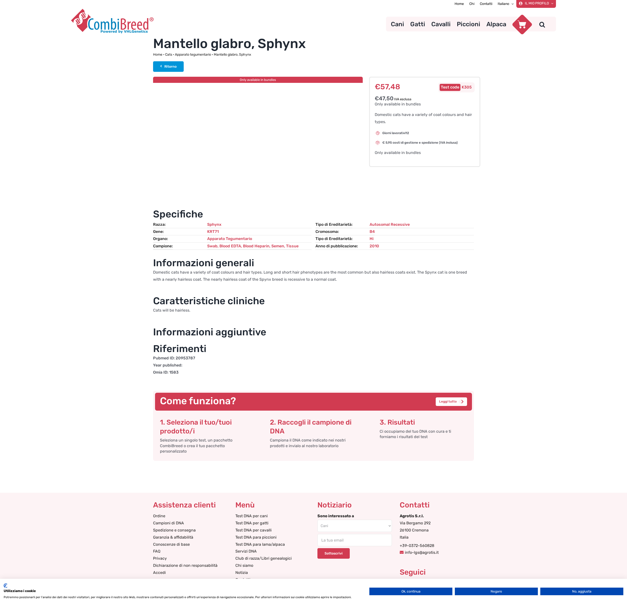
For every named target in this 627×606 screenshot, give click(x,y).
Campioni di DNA (168, 523)
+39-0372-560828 (417, 545)
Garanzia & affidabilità (173, 537)
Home (157, 54)
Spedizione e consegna (174, 530)
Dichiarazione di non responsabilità (185, 565)
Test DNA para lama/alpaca (260, 544)
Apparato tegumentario (193, 54)
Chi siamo (244, 565)
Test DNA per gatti (251, 523)
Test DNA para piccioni (256, 537)
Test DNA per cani (251, 516)
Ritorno (170, 66)
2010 (374, 246)
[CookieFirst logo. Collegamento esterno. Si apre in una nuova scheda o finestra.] (5, 585)
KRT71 (213, 231)
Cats (168, 54)
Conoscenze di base (171, 544)
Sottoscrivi (334, 553)
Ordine (159, 516)
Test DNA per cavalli (253, 530)
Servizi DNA (246, 551)
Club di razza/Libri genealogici (263, 558)
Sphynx (214, 224)
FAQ (156, 551)
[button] (542, 24)
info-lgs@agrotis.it (422, 552)
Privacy (160, 558)
